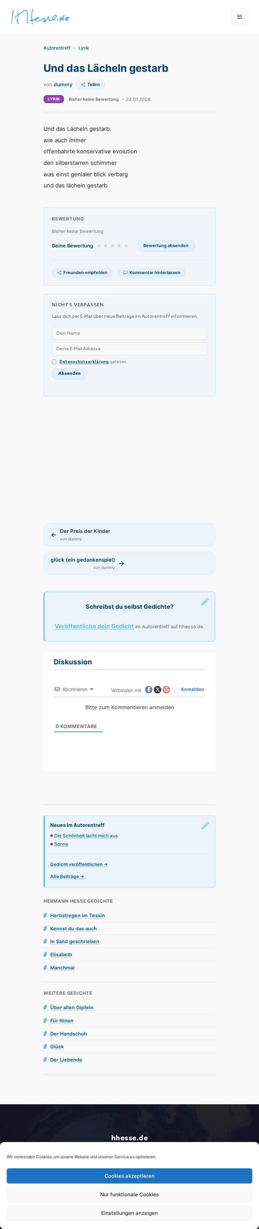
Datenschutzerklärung (84, 361)
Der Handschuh (68, 1034)
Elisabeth (61, 954)
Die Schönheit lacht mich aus (86, 835)
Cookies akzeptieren (129, 1176)
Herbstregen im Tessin (77, 915)
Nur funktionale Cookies (129, 1194)
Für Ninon (62, 1020)
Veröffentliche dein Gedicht (94, 626)
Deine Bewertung (72, 245)
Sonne (61, 844)
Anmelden (192, 689)
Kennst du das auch (73, 928)
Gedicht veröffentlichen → (79, 864)
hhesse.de (129, 1138)
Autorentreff (57, 48)
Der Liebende (66, 1059)
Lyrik (84, 48)
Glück (57, 1046)
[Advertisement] (129, 460)
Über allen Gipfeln (71, 1007)
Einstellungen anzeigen (129, 1213)
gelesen (92, 361)
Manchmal (62, 967)
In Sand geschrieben (74, 941)
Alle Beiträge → (67, 876)
